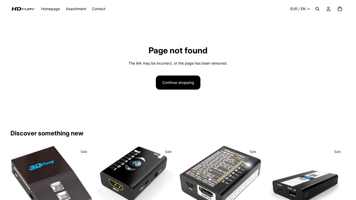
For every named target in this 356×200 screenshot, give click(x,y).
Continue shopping (178, 82)
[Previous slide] (18, 184)
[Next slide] (84, 184)
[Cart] (340, 9)
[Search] (317, 9)
